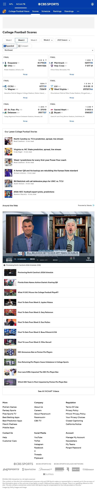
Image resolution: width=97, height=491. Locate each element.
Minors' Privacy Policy (76, 414)
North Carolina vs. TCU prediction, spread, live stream (38, 139)
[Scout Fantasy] (88, 469)
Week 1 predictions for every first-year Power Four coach (40, 160)
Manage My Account (75, 437)
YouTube (38, 437)
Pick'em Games (10, 407)
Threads (38, 454)
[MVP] (76, 468)
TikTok (37, 441)
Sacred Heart (60, 110)
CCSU (11, 86)
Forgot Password (73, 448)
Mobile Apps (8, 427)
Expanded (10, 46)
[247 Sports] (11, 469)
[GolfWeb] (48, 474)
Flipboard (38, 458)
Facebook (38, 448)
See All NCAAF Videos (48, 391)
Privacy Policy (72, 410)
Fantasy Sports (9, 410)
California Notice (73, 422)
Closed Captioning (74, 418)
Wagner (11, 89)
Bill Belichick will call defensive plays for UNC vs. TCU (38, 181)
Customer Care (10, 441)
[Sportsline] (29, 469)
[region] (48, 237)
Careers (37, 410)
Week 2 (21, 40)
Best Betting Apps (11, 417)
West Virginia (60, 89)
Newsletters (71, 441)
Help (5, 437)
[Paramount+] (45, 469)
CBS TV (37, 421)
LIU (55, 86)
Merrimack (59, 63)
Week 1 (9, 40)
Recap (25, 74)
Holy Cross (59, 66)
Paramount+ (39, 417)
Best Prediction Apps (12, 421)
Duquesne (12, 63)
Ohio (10, 66)
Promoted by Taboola (85, 205)
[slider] (48, 255)
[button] (5, 4)
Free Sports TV (9, 414)
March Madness (10, 424)
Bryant (57, 113)
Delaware (12, 113)
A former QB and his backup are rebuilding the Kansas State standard (46, 170)
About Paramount (42, 414)
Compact (24, 46)
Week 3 (34, 40)
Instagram (38, 444)
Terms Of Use (72, 407)
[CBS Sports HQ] (43, 463)
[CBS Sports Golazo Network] (68, 463)
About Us (38, 407)
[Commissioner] (62, 468)
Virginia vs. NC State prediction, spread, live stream (37, 149)
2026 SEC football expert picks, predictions (34, 192)
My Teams (70, 444)
